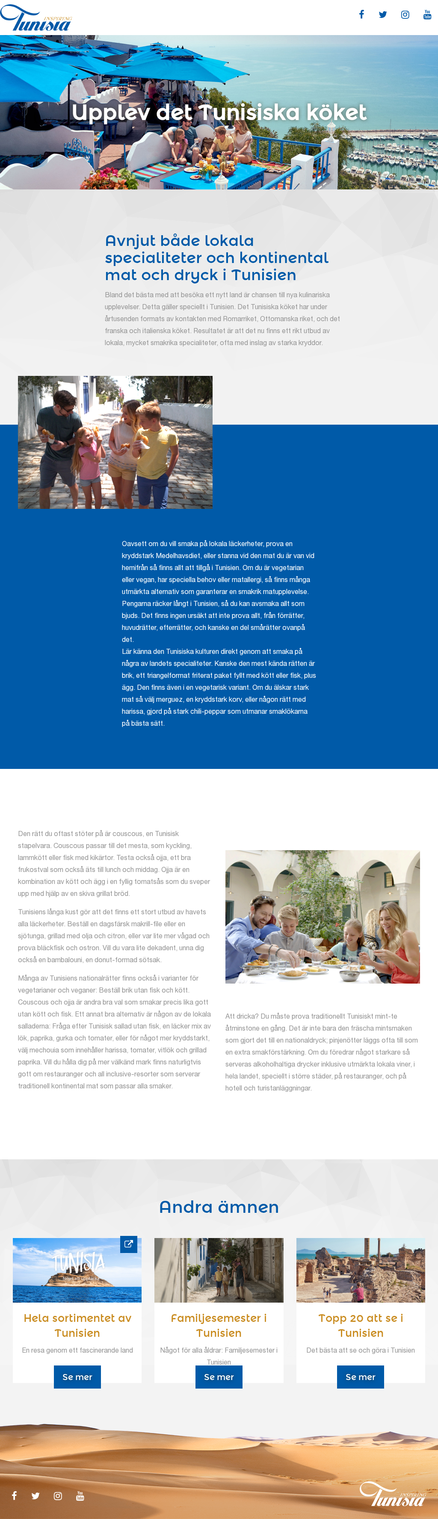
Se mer (77, 1377)
